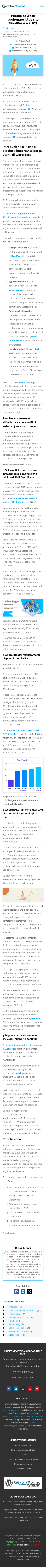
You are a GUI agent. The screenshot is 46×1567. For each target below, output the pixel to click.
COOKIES (33, 1542)
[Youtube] (37, 1389)
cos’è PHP (26, 109)
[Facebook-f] (9, 1389)
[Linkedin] (16, 1389)
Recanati (36, 1553)
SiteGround (8, 879)
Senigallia (35, 1550)
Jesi (27, 1550)
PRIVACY (23, 1542)
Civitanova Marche (15, 1556)
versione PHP (9, 137)
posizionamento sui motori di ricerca (27, 1416)
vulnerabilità (17, 1073)
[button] (42, 5)
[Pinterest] (30, 1389)
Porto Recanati (31, 1556)
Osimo (8, 1553)
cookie (28, 179)
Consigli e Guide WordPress (15, 31)
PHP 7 (18, 95)
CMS (24, 183)
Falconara (16, 1553)
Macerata (26, 1553)
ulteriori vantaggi (26, 382)
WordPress (16, 256)
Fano (27, 1560)
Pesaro (20, 1560)
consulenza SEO (21, 1426)
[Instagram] (23, 1389)
